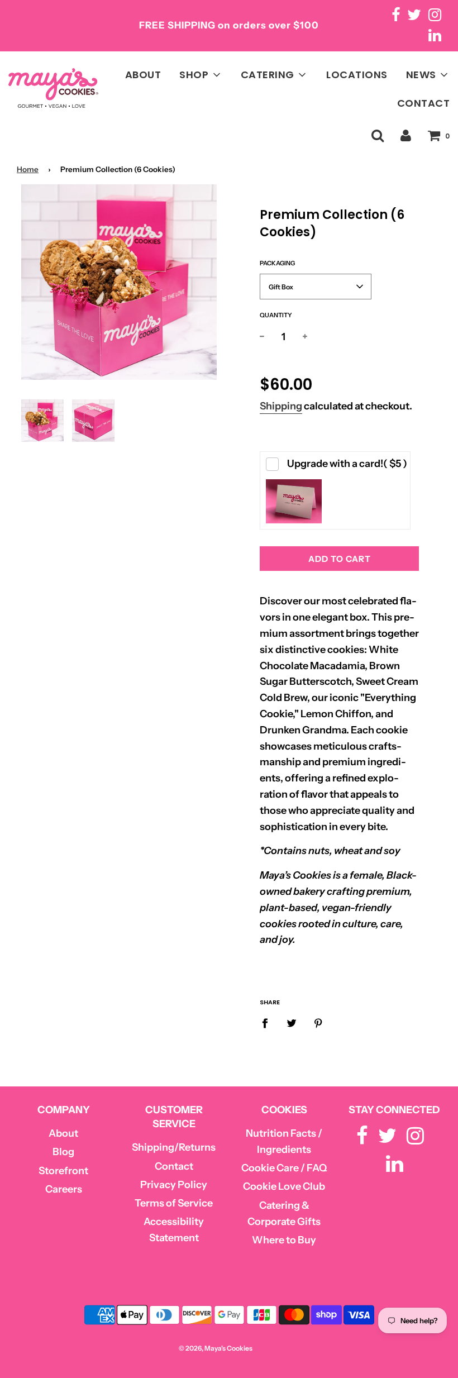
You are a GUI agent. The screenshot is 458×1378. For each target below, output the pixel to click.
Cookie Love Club (284, 1186)
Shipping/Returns (174, 1147)
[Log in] (405, 135)
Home (28, 169)
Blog (63, 1152)
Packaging (277, 263)
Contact (174, 1166)
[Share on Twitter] (291, 1023)
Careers (63, 1189)
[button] (315, 286)
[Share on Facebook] (269, 1023)
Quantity (276, 315)
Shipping (281, 406)
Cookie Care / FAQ (284, 1168)
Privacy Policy (173, 1185)
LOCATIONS (357, 75)
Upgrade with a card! (347, 463)
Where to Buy (284, 1240)
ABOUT (143, 75)
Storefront (63, 1171)
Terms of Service (174, 1203)
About (63, 1133)
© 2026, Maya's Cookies (215, 1348)
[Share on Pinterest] (318, 1023)
